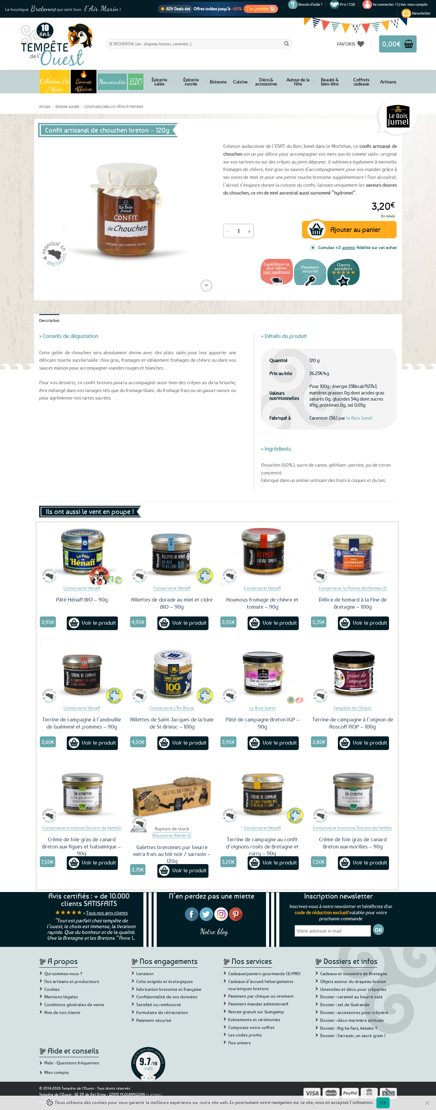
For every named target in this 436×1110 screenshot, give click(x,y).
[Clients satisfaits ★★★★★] (343, 286)
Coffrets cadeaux (361, 82)
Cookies (52, 989)
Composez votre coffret (251, 1027)
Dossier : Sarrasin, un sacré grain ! (353, 1035)
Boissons (218, 81)
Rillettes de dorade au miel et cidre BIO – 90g (172, 603)
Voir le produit (99, 622)
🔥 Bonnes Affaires (83, 81)
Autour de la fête (298, 82)
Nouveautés (112, 82)
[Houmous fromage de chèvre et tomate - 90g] (262, 553)
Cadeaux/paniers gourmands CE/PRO (264, 973)
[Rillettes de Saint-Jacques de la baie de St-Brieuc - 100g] (172, 673)
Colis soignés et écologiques (164, 981)
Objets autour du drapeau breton (353, 981)
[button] (400, 4)
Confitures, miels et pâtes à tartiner (113, 107)
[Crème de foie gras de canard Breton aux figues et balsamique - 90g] (82, 793)
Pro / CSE (347, 4)
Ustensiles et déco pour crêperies (353, 989)
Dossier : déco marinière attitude (352, 1020)
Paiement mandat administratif (258, 1003)
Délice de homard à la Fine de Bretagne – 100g (353, 603)
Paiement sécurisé (153, 1020)
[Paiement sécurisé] (310, 286)
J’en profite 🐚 (260, 8)
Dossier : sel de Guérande (345, 1004)
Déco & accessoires (266, 82)
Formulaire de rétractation (162, 1012)
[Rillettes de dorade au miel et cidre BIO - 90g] (172, 553)
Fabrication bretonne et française (168, 989)
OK (383, 1102)
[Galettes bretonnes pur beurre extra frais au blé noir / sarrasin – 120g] (172, 793)
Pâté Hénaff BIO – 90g (82, 599)
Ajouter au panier (355, 229)
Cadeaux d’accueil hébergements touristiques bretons (260, 985)
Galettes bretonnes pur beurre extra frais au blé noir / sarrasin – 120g (172, 854)
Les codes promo (245, 1034)
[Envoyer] (286, 43)
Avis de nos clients (62, 1012)
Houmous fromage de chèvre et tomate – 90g (262, 603)
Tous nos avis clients (107, 913)
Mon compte (56, 1072)
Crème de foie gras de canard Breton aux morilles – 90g (353, 843)
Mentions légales (61, 996)
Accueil (45, 107)
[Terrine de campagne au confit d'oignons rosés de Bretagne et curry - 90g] (262, 793)
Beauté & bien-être (330, 82)
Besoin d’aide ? (310, 4)
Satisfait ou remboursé (158, 1004)
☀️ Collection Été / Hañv (54, 81)
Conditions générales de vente (74, 1004)
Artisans (388, 81)
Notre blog (214, 931)
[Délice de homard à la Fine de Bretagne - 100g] (353, 553)
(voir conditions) (276, 271)
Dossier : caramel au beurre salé (351, 996)
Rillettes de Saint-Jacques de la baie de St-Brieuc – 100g (172, 723)
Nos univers (239, 1042)
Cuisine (240, 81)
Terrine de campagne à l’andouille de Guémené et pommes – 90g (81, 723)
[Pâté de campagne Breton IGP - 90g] (262, 673)
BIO (135, 82)
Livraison (145, 973)
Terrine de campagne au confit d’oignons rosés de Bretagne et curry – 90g (262, 846)
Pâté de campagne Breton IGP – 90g (262, 723)
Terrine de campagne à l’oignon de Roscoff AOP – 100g (352, 723)
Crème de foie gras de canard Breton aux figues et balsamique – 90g (81, 846)
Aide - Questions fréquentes (71, 1062)
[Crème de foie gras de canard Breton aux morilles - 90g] (353, 793)
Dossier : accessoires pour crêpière (354, 1012)
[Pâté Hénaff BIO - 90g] (82, 553)
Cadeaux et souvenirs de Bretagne (353, 973)
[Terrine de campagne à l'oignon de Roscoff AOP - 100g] (353, 673)
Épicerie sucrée (191, 82)
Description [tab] (49, 320)
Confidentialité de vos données (166, 996)
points (348, 247)
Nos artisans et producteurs (71, 981)
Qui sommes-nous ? (63, 973)
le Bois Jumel (359, 418)
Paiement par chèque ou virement (261, 996)
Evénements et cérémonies (254, 1019)
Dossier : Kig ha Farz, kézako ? (348, 1028)
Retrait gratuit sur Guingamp (256, 1011)
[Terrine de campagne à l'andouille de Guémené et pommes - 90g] (82, 673)
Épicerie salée (159, 82)
